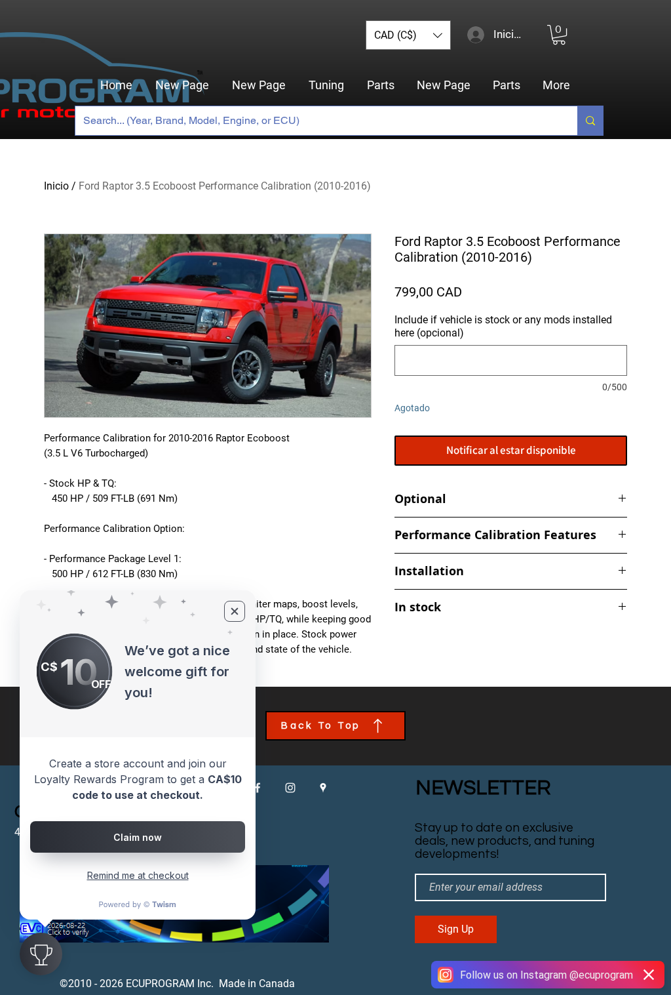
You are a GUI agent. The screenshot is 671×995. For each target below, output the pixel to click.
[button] (408, 35)
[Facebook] (257, 787)
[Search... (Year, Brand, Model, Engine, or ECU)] (590, 120)
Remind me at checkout (138, 875)
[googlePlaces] (323, 787)
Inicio (56, 186)
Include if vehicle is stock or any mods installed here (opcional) (503, 326)
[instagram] (290, 787)
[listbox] (408, 35)
